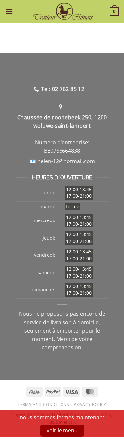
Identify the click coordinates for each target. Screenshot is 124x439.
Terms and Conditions (43, 404)
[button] (10, 11)
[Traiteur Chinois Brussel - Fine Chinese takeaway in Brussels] (63, 11)
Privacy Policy (90, 404)
